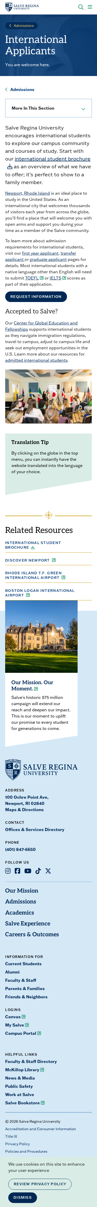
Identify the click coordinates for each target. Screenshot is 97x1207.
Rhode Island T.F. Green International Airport (33, 575)
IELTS (55, 278)
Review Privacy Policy (40, 1184)
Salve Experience (27, 924)
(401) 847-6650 (20, 849)
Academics (19, 913)
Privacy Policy (17, 1144)
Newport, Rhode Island (27, 193)
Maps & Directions (24, 809)
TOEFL (32, 278)
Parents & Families (25, 988)
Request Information (36, 296)
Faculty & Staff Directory (31, 1061)
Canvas (13, 1016)
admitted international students (36, 360)
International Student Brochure (33, 545)
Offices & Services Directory (34, 829)
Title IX (11, 1136)
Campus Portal (20, 1033)
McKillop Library (22, 1069)
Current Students (23, 963)
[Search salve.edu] (81, 7)
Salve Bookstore (22, 1102)
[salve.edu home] (22, 7)
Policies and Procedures (26, 1151)
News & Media (20, 1078)
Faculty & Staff (20, 980)
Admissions (24, 25)
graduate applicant (48, 259)
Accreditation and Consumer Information (40, 1129)
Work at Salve (19, 1094)
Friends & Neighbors (26, 996)
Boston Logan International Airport (40, 593)
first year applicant (40, 253)
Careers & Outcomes (32, 935)
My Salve (14, 1025)
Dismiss (22, 1197)
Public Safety (19, 1086)
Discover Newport (27, 560)
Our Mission (21, 891)
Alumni (12, 972)
